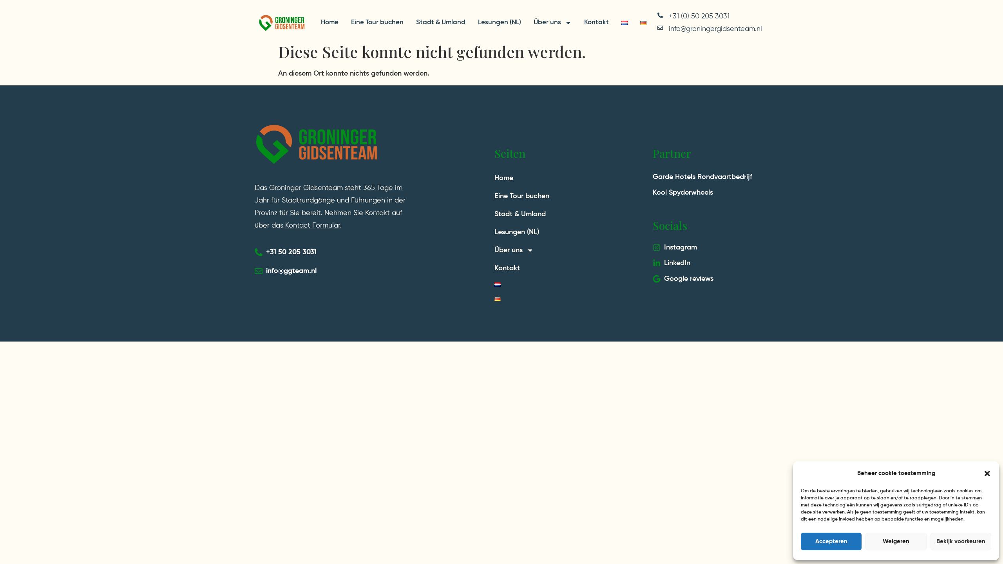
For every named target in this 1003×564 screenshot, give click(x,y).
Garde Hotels (674, 177)
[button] (987, 473)
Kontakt (596, 22)
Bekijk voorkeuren (960, 541)
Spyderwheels (691, 192)
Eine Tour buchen (377, 22)
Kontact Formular (312, 225)
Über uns (547, 22)
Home (330, 22)
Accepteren (831, 541)
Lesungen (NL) (499, 22)
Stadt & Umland (440, 22)
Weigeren (896, 541)
